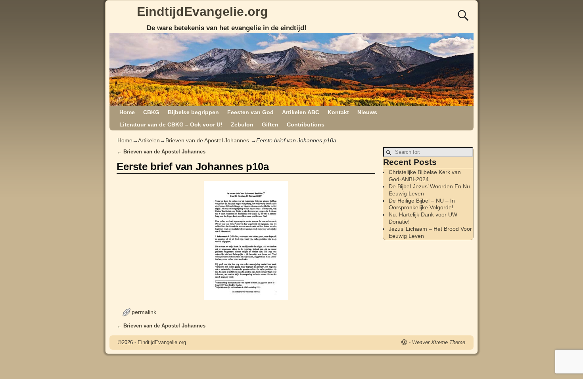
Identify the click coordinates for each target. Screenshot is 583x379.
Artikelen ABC (300, 112)
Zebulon (242, 124)
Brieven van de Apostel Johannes (207, 140)
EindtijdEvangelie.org (202, 11)
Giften (270, 124)
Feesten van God (250, 112)
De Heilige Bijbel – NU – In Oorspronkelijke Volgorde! (422, 204)
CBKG (151, 112)
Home (127, 112)
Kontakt (338, 112)
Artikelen (149, 140)
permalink (144, 312)
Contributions (305, 124)
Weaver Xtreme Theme (438, 342)
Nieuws (367, 112)
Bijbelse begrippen (193, 112)
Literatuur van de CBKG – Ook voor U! (170, 124)
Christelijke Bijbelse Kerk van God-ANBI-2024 (425, 175)
